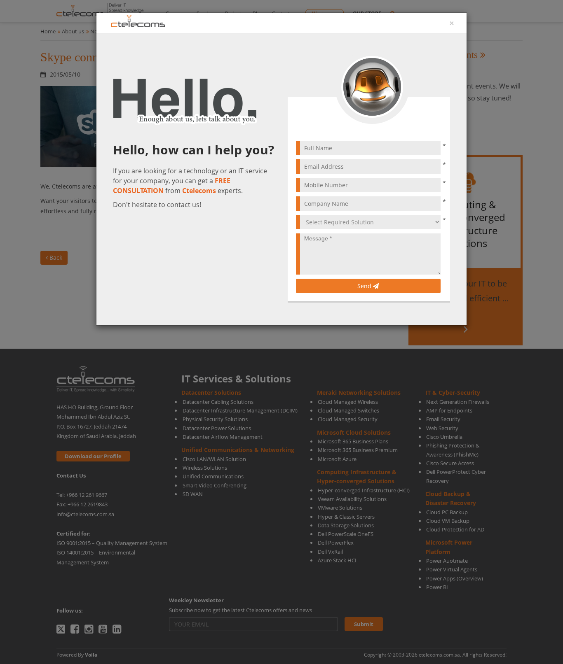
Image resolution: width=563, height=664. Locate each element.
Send (365, 286)
